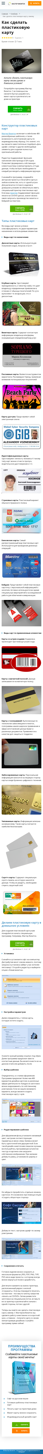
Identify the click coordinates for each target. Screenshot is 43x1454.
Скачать (17, 109)
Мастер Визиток (9, 133)
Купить (36, 3)
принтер (14, 193)
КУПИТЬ (24, 1431)
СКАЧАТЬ (24, 1425)
